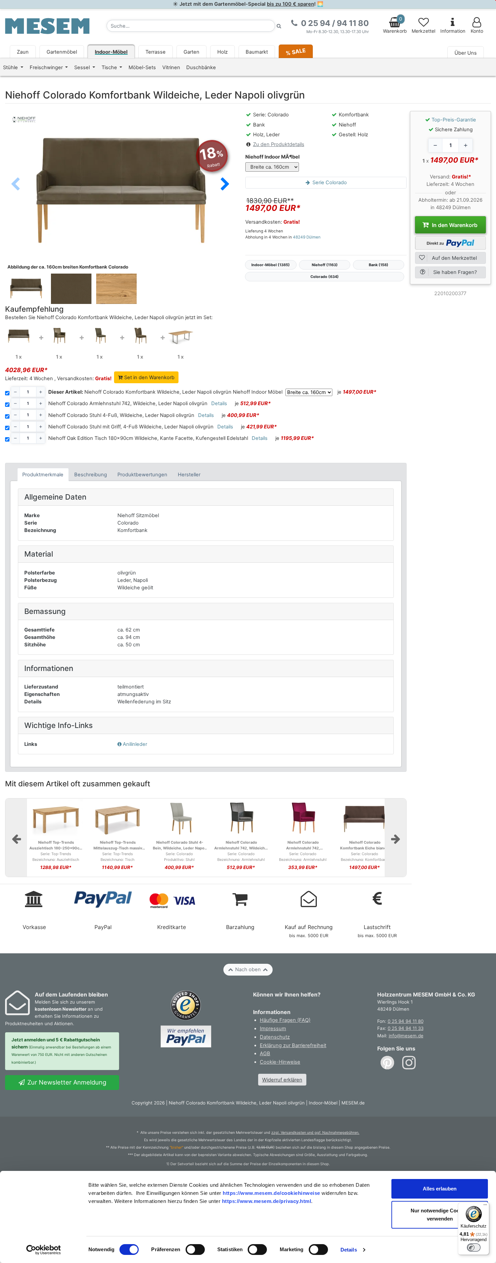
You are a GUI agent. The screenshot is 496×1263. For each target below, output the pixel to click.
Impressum (273, 1029)
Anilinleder (135, 744)
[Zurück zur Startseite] (47, 26)
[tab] (43, 474)
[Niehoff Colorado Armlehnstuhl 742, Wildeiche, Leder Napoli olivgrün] (59, 336)
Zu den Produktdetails (278, 144)
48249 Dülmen (307, 237)
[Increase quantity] (465, 145)
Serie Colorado (329, 182)
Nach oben (248, 969)
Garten (191, 52)
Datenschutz (275, 1037)
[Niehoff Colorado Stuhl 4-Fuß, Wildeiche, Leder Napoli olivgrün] (99, 336)
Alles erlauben (440, 1188)
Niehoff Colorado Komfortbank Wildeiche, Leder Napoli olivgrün (139, 392)
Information (452, 31)
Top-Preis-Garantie (454, 120)
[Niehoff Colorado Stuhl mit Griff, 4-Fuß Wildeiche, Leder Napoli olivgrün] (140, 336)
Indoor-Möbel (111, 52)
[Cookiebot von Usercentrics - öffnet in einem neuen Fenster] (43, 1250)
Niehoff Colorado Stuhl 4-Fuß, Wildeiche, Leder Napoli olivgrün (121, 415)
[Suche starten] (279, 26)
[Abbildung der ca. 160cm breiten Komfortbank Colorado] (120, 192)
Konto (477, 31)
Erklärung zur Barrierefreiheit (293, 1045)
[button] (225, 184)
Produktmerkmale (42, 475)
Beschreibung (90, 475)
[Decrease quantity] (435, 145)
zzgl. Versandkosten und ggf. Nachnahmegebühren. (315, 1132)
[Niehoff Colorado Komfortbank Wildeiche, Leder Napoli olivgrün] (18, 336)
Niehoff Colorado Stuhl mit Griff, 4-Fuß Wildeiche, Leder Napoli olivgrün (131, 427)
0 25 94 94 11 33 (405, 1028)
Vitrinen (171, 67)
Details (348, 1250)
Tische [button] (110, 67)
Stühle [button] (11, 67)
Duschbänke (201, 67)
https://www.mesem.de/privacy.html (266, 1201)
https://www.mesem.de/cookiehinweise (271, 1193)
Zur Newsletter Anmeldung (66, 1082)
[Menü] (485, 1206)
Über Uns (465, 53)
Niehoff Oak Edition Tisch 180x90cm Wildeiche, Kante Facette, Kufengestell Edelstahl (148, 438)
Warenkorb (395, 25)
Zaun (23, 52)
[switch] (195, 1249)
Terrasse (155, 52)
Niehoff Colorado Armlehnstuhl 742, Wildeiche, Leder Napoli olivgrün (128, 403)
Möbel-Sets (142, 67)
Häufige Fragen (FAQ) (285, 1020)
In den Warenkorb (454, 225)
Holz (222, 52)
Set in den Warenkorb (148, 377)
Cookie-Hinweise (280, 1062)
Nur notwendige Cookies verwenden (440, 1215)
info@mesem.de (406, 1035)
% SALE (295, 51)
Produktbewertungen (142, 475)
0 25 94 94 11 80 (405, 1021)
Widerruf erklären (282, 1080)
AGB (265, 1053)
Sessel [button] (82, 67)
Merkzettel (423, 31)
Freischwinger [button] (47, 67)
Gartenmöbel (62, 52)
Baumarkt (257, 52)
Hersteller (189, 475)
